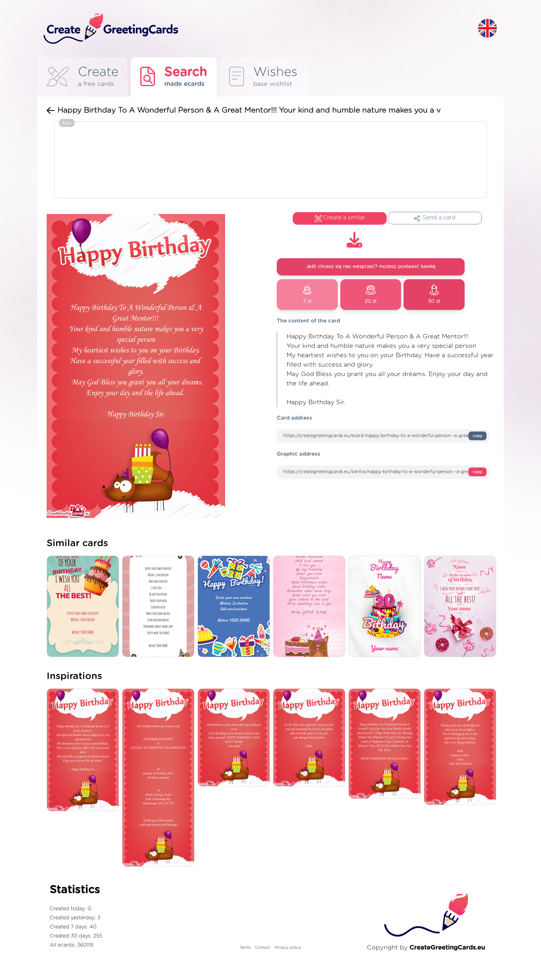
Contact (262, 947)
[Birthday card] (386, 607)
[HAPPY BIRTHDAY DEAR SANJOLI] (386, 744)
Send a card (439, 218)
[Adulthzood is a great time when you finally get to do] (235, 737)
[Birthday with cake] (84, 607)
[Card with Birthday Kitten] (310, 607)
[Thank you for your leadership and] (461, 747)
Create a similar (344, 218)
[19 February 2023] (160, 778)
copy (477, 436)
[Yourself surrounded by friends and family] (310, 737)
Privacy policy (288, 947)
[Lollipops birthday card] (461, 607)
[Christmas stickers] (235, 607)
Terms (245, 947)
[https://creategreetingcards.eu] (255, 29)
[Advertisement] (270, 160)
